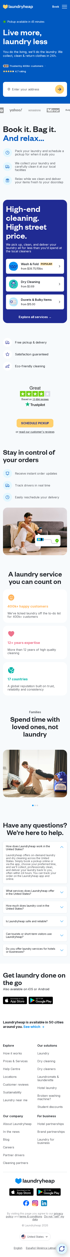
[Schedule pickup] (59, 89)
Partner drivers (13, 1155)
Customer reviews (16, 1084)
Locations (10, 1076)
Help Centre (11, 1069)
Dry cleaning (46, 1061)
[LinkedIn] (44, 1203)
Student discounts (50, 1106)
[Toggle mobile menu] (64, 6)
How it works (12, 1053)
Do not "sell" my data (48, 1218)
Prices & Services (15, 1061)
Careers (8, 1147)
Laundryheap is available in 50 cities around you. (33, 1024)
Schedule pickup (35, 423)
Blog (6, 1139)
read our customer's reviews (37, 431)
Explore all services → (35, 317)
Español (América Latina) (41, 1248)
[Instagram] (35, 1203)
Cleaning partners (15, 1163)
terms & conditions (31, 1216)
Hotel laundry (47, 1088)
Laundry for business (45, 1141)
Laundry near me (15, 1100)
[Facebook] (26, 1203)
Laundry (43, 1053)
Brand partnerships (51, 1131)
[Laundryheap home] (18, 6)
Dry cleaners (46, 1069)
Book (55, 6)
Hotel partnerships (50, 1124)
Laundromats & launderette (48, 1078)
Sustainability (12, 1092)
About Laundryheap (17, 1124)
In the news (11, 1131)
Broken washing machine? (48, 1097)
